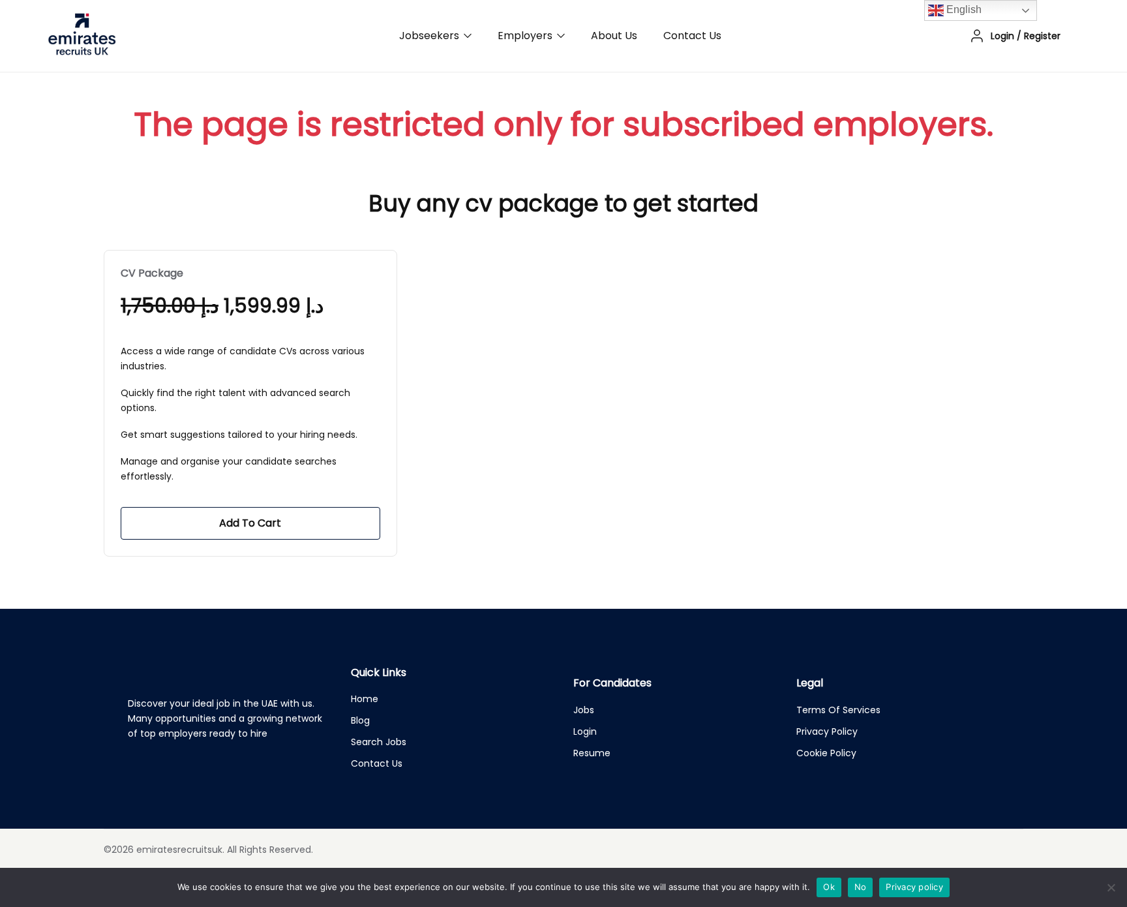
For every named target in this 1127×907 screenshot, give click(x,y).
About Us (614, 35)
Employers (526, 35)
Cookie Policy (826, 753)
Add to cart (250, 522)
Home (364, 698)
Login (585, 731)
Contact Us (692, 35)
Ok (829, 887)
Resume (591, 753)
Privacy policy (914, 887)
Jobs (583, 709)
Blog (360, 720)
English (963, 9)
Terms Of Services (838, 709)
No (860, 887)
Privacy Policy (827, 731)
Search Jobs (378, 741)
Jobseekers (430, 35)
